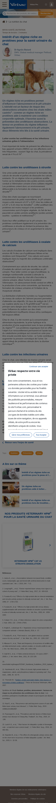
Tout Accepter (41, 435)
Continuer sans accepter (38, 366)
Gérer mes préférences (21, 435)
